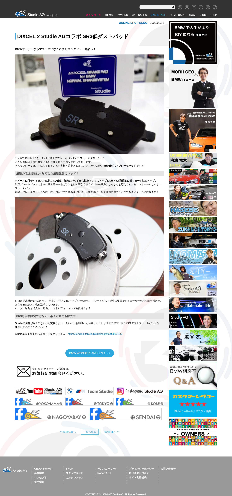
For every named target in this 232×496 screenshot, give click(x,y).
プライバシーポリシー (141, 468)
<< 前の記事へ (67, 432)
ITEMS (109, 15)
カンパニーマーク (107, 468)
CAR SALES (139, 15)
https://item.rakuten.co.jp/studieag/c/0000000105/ (95, 334)
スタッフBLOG (74, 473)
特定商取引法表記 (139, 473)
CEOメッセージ (43, 468)
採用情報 (39, 482)
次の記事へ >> (112, 432)
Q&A (192, 15)
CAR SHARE (158, 15)
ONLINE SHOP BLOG (133, 22)
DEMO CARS (177, 15)
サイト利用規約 (138, 477)
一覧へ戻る (89, 432)
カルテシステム (74, 477)
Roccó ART (104, 473)
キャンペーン (93, 15)
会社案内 (39, 473)
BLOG (202, 15)
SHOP (213, 15)
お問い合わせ (168, 468)
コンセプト (40, 477)
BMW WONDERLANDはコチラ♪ (89, 353)
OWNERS (122, 15)
